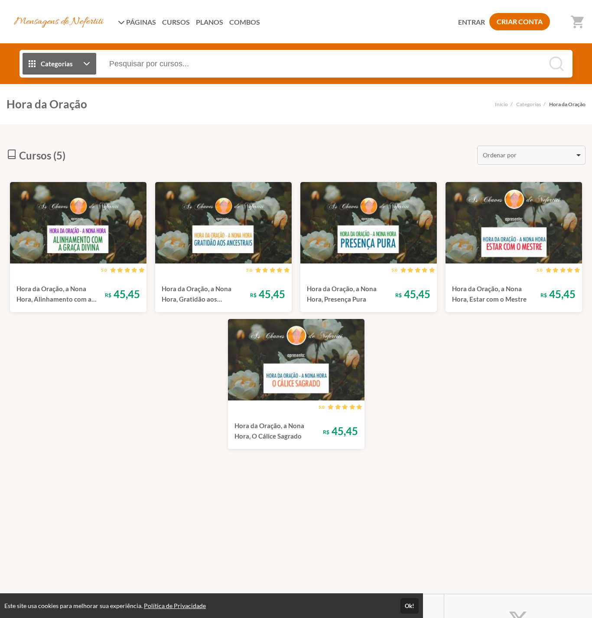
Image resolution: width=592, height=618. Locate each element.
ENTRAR (471, 22)
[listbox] (531, 155)
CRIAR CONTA (520, 21)
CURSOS (176, 22)
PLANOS (209, 22)
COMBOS (244, 22)
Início (501, 104)
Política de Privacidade (175, 605)
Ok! (409, 605)
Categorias (528, 104)
